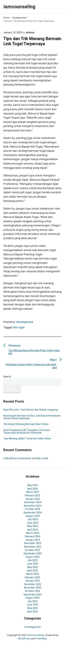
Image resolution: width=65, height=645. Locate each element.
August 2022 (33, 597)
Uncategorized (24, 322)
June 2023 (32, 563)
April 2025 (32, 488)
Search (7, 376)
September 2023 (33, 553)
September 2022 (33, 594)
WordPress (24, 638)
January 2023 (32, 580)
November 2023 (32, 546)
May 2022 (32, 608)
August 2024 (33, 516)
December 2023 (32, 543)
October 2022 (32, 591)
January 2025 (32, 499)
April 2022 (32, 611)
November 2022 (32, 587)
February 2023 (32, 577)
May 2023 (32, 567)
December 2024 (32, 502)
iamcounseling (35, 635)
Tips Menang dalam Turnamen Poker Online (27, 438)
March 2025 (32, 492)
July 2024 (32, 519)
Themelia (41, 638)
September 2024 (33, 512)
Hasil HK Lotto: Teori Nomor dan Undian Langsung (30, 409)
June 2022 (32, 604)
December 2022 (32, 584)
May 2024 (32, 526)
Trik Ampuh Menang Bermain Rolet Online (25, 424)
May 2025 (32, 485)
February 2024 (32, 536)
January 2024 (32, 540)
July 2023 (32, 560)
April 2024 (32, 529)
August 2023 (33, 557)
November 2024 (32, 505)
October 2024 (32, 509)
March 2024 (32, 533)
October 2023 (32, 550)
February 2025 (32, 495)
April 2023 (32, 570)
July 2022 (32, 601)
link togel (19, 327)
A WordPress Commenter (17, 458)
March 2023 (32, 574)
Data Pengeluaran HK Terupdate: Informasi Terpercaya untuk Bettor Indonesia (26, 431)
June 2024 (32, 522)
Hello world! (42, 458)
